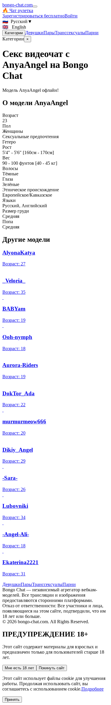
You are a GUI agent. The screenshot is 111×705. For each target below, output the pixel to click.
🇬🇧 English (14, 27)
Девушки (34, 32)
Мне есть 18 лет (19, 668)
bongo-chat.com (17, 4)
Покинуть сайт (52, 668)
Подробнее (92, 688)
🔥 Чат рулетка (17, 10)
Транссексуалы (70, 32)
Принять (12, 699)
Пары (49, 32)
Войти (71, 15)
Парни (92, 32)
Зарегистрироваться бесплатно (33, 15)
